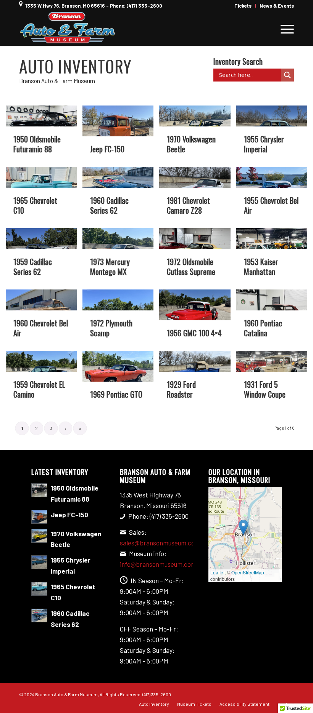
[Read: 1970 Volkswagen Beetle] (39, 536)
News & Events (277, 6)
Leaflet (217, 572)
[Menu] (283, 28)
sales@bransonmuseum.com (160, 543)
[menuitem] (243, 6)
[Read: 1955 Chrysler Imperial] (39, 562)
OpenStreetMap (247, 572)
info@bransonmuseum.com (158, 564)
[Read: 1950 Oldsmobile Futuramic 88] (39, 490)
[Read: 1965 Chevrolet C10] (39, 589)
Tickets (243, 6)
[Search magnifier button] (287, 75)
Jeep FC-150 (69, 514)
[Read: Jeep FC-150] (39, 517)
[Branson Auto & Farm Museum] (67, 28)
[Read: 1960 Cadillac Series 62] (39, 615)
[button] (243, 527)
